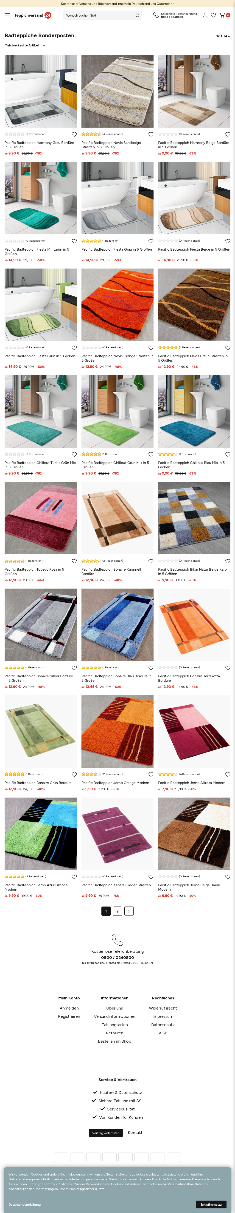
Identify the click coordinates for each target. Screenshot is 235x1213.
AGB (163, 1032)
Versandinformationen (114, 1016)
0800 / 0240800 (117, 957)
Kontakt (135, 1132)
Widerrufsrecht (163, 1007)
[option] (117, 3)
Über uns (114, 1007)
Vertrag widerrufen (106, 1133)
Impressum (163, 1016)
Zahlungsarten (114, 1024)
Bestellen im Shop (114, 1041)
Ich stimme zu (211, 1204)
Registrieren (69, 1016)
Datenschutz (163, 1024)
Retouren (114, 1032)
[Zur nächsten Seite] (129, 911)
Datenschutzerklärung (24, 1204)
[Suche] (137, 15)
